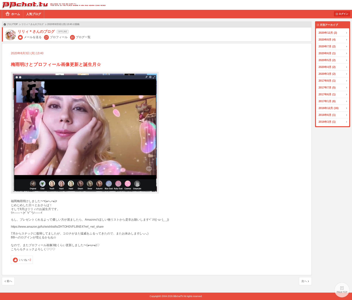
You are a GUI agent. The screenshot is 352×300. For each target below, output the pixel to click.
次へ (304, 281)
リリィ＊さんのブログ (32, 24)
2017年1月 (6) (327, 101)
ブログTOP (12, 24)
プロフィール (59, 37)
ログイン (343, 13)
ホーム (15, 14)
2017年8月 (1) (327, 80)
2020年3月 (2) (327, 73)
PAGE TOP (342, 290)
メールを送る (33, 37)
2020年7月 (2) (327, 46)
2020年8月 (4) (327, 39)
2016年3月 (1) (327, 121)
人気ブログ (33, 14)
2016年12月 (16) (329, 108)
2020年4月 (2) (327, 66)
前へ (9, 281)
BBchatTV (53, 5)
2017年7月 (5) (327, 87)
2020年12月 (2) (328, 32)
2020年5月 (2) (327, 60)
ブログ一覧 (83, 37)
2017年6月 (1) (327, 94)
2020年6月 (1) (327, 53)
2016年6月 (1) (327, 114)
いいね (25, 259)
